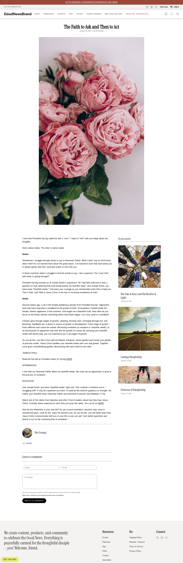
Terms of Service (71, 492)
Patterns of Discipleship (133, 390)
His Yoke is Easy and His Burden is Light (138, 295)
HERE (69, 359)
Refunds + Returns (137, 542)
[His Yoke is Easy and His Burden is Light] (139, 266)
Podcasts (106, 542)
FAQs (104, 551)
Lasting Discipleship (131, 357)
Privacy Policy (58, 492)
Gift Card (164, 7)
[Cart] (177, 14)
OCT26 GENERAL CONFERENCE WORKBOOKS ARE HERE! (91, 2)
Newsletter (106, 560)
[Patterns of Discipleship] (139, 375)
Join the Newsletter (12, 6)
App (104, 546)
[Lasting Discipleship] (139, 329)
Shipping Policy (135, 537)
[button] (37, 14)
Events (105, 537)
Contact (105, 555)
